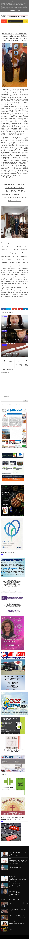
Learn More (12, 10)
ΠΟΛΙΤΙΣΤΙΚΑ (20, 26)
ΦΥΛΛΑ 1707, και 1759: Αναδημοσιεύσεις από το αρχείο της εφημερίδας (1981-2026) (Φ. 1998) (18, 860)
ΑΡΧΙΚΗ (4, 21)
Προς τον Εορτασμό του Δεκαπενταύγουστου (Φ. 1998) (14, 325)
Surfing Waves (21, 556)
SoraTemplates (10, 936)
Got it (18, 10)
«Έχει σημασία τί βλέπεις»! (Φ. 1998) (18, 903)
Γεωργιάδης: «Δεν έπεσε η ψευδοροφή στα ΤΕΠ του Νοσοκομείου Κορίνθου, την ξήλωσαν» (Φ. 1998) (16, 892)
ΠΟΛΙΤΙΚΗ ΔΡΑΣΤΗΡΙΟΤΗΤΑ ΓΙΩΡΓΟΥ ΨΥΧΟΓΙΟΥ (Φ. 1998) (17, 916)
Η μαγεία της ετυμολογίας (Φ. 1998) (11, 339)
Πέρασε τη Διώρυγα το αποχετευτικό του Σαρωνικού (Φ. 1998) (18, 866)
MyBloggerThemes (22, 936)
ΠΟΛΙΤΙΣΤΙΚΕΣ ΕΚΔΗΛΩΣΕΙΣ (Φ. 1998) (11, 354)
